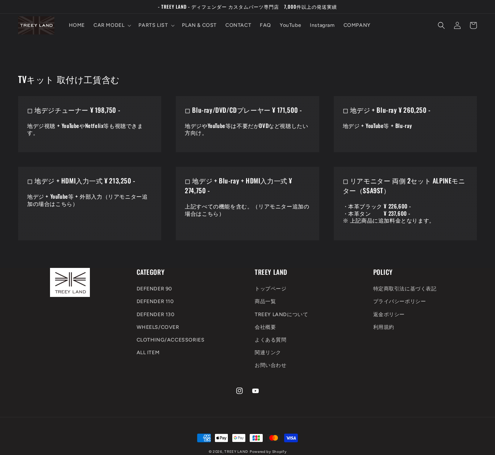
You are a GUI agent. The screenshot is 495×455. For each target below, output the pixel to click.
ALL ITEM (148, 352)
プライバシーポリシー (399, 301)
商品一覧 (265, 301)
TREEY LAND (236, 451)
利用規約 (383, 327)
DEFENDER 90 (154, 289)
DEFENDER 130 (156, 314)
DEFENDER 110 (155, 301)
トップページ (271, 289)
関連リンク (268, 352)
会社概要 (265, 327)
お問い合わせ (271, 365)
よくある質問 (271, 340)
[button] (111, 25)
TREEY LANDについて (281, 314)
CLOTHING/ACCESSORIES (171, 340)
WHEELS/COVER (158, 327)
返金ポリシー (389, 314)
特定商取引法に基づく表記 (405, 289)
